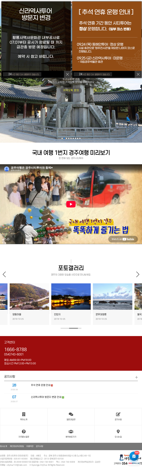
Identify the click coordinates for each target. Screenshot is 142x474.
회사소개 (3, 446)
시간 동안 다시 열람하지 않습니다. (23, 74)
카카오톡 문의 (99, 90)
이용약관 (29, 446)
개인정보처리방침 (17, 446)
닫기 (67, 74)
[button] (62, 138)
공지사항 (39, 446)
